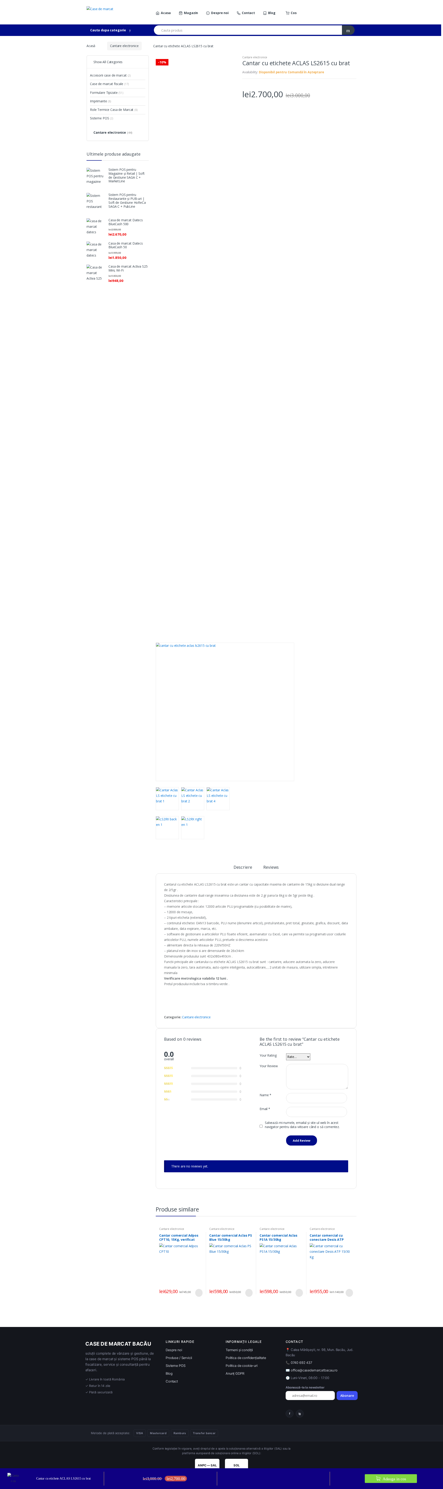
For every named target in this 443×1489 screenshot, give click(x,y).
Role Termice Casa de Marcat (114, 109)
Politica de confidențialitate (246, 1358)
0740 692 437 (301, 1363)
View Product (198, 1293)
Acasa (166, 13)
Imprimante (100, 101)
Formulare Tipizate (106, 92)
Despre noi (220, 13)
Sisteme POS (101, 118)
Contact (248, 13)
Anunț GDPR (235, 1373)
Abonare (347, 1395)
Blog (271, 13)
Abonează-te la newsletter (305, 1387)
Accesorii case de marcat (110, 75)
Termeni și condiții (239, 1350)
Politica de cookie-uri (241, 1366)
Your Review (269, 1066)
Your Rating (268, 1055)
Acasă (91, 46)
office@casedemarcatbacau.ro (314, 1370)
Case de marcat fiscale (109, 84)
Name (265, 1095)
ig (300, 1413)
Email (265, 1109)
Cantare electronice (124, 46)
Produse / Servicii (179, 1358)
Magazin (191, 13)
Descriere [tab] (242, 867)
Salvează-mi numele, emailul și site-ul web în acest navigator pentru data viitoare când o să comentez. (302, 1125)
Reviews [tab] (271, 867)
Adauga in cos (394, 1479)
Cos (294, 13)
